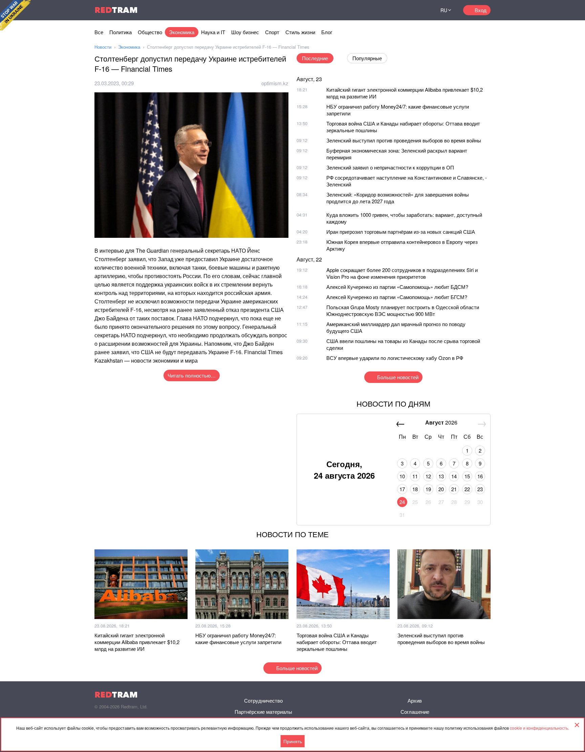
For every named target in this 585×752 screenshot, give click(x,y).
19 (428, 489)
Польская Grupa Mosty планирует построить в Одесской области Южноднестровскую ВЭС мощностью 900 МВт (402, 310)
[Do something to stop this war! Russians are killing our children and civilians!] (15, 15)
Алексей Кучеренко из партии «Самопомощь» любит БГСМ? (396, 296)
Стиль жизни (300, 32)
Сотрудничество (263, 700)
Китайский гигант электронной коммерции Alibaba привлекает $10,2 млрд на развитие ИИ (404, 93)
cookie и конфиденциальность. (539, 728)
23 (480, 489)
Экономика (181, 32)
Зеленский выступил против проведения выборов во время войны (403, 140)
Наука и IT (213, 32)
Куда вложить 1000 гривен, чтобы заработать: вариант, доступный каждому (404, 218)
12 (428, 476)
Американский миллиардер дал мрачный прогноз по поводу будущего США (395, 327)
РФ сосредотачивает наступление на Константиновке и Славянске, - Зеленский (406, 181)
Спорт (272, 32)
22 (467, 489)
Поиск (421, 10)
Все (98, 32)
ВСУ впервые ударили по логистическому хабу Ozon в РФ (394, 357)
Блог (326, 32)
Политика (120, 32)
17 (402, 489)
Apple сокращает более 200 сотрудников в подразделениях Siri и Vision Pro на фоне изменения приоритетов (402, 273)
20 (441, 489)
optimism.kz (274, 83)
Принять (292, 741)
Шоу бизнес (245, 32)
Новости (102, 47)
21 (454, 489)
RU (443, 10)
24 (402, 501)
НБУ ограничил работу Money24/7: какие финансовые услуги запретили (397, 110)
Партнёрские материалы (263, 711)
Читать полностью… (192, 375)
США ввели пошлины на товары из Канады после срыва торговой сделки (403, 344)
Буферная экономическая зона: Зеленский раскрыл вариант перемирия (396, 154)
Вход (480, 10)
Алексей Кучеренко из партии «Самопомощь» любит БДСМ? (397, 286)
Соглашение (414, 711)
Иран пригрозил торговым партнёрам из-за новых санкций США (400, 231)
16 (480, 476)
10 (402, 476)
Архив (415, 700)
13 (441, 476)
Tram (116, 10)
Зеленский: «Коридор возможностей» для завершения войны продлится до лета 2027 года (397, 198)
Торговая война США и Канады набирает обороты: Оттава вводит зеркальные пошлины (403, 127)
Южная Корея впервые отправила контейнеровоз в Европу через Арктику (402, 245)
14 (454, 476)
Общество (150, 32)
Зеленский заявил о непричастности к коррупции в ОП (390, 167)
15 (467, 476)
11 (415, 476)
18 (415, 489)
